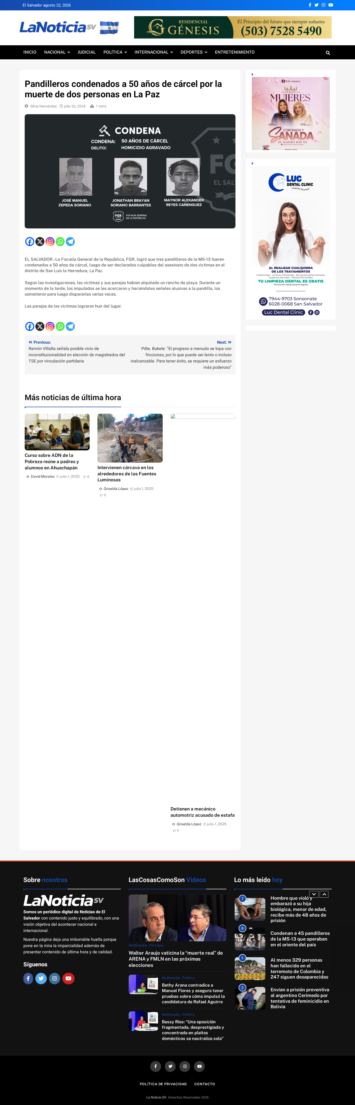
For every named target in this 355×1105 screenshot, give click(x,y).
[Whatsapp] (60, 241)
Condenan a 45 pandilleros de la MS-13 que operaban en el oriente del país (300, 912)
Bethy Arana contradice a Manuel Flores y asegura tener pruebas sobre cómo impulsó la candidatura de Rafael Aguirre (193, 993)
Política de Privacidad (163, 1084)
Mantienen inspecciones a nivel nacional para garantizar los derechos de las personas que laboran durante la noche (299, 1001)
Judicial (87, 52)
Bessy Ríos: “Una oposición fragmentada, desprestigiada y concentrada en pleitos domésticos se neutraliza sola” (193, 1030)
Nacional (54, 52)
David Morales (43, 476)
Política (112, 52)
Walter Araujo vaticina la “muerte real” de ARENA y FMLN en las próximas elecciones (176, 959)
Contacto (204, 1084)
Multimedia (138, 945)
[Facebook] (29, 241)
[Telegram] (70, 241)
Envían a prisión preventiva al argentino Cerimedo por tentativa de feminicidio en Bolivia (300, 971)
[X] (39, 241)
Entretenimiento (235, 52)
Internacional (151, 52)
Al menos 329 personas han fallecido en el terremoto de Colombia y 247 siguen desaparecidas (299, 941)
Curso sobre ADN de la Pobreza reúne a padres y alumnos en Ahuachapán (52, 461)
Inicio (29, 52)
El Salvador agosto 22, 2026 (47, 5)
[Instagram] (50, 241)
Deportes (192, 52)
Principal (156, 945)
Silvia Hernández (43, 106)
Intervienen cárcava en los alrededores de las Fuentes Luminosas (126, 474)
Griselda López (116, 489)
